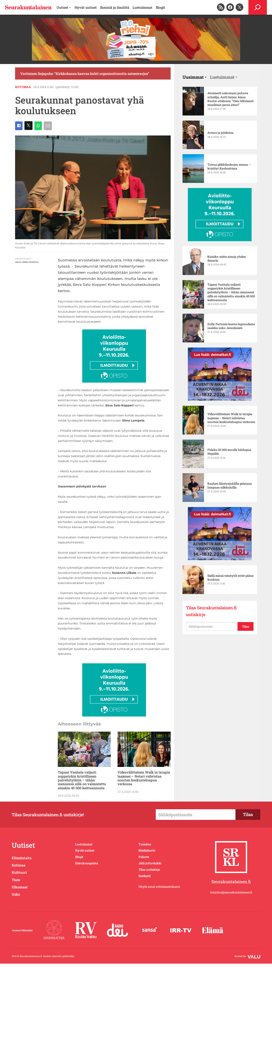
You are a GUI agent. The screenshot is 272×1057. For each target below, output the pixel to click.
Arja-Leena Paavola (27, 262)
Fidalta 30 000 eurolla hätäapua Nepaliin (229, 452)
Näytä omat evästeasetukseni (159, 887)
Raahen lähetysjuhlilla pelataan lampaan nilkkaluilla (229, 485)
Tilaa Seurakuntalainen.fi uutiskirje (211, 611)
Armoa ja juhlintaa (220, 133)
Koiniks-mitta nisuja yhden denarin (226, 258)
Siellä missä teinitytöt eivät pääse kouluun (230, 577)
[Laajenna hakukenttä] (257, 7)
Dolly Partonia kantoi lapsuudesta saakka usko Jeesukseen (231, 326)
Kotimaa (23, 87)
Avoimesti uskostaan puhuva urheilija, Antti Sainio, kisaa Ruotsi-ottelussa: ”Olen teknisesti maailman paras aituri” (230, 99)
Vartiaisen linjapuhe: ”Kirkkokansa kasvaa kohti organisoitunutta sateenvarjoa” (84, 73)
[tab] (195, 77)
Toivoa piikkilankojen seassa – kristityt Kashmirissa (229, 166)
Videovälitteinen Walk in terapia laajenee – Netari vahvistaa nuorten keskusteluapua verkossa (144, 778)
